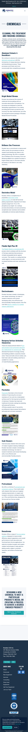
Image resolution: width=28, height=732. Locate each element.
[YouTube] (23, 672)
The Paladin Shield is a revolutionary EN (13, 249)
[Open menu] (24, 11)
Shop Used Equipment (6, 683)
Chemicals (6, 672)
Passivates (5, 393)
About (5, 669)
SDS (13, 662)
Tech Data (6, 662)
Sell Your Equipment (8, 687)
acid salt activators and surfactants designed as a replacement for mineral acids (13, 347)
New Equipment (7, 674)
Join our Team (7, 689)
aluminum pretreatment (8, 60)
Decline (15, 727)
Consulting (6, 680)
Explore (14, 6)
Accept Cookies (7, 727)
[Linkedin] (19, 672)
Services (5, 677)
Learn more (18, 724)
